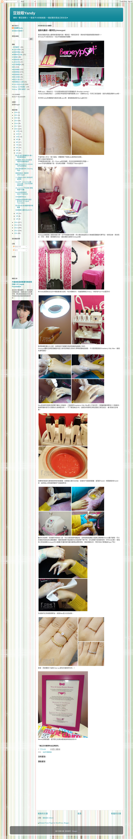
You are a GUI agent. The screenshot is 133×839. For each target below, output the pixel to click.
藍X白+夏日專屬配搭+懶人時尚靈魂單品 (24, 156)
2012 (16, 230)
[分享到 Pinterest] (59, 749)
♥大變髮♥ (15, 57)
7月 (17, 145)
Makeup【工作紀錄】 (19, 87)
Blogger (74, 831)
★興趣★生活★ (17, 54)
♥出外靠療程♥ (47, 752)
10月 (17, 137)
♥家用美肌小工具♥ (18, 82)
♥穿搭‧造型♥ (16, 77)
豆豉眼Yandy (24, 13)
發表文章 (17, 246)
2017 (16, 126)
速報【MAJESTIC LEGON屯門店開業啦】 (24, 165)
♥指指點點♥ (15, 74)
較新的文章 (43, 814)
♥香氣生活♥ (15, 79)
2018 (16, 123)
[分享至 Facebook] (57, 749)
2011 (16, 233)
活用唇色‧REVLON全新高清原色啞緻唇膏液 (23, 160)
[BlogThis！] (53, 749)
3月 (17, 213)
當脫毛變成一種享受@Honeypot (22, 174)
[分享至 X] (55, 749)
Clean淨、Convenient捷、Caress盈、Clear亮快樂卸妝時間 (24, 183)
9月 (17, 139)
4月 (17, 153)
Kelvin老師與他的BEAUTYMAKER (21, 193)
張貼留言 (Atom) (48, 818)
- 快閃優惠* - (16, 47)
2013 (16, 228)
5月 (17, 150)
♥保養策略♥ (15, 72)
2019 (16, 120)
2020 (16, 118)
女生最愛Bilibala (20, 197)
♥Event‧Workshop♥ (18, 84)
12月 (17, 131)
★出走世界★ (16, 49)
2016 (16, 129)
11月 (17, 134)
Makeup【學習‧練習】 (19, 89)
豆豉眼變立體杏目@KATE (23, 210)
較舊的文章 (116, 814)
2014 (16, 225)
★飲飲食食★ (16, 52)
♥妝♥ (13, 67)
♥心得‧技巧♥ (16, 62)
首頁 (79, 814)
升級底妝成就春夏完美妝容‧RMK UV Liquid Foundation (23, 201)
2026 (16, 112)
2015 (16, 222)
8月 (17, 142)
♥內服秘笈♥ (15, 59)
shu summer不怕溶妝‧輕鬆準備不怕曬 (24, 188)
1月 (17, 219)
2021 (16, 115)
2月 (17, 216)
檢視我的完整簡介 (18, 31)
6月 (17, 147)
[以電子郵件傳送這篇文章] (51, 749)
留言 (16, 250)
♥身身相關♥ (15, 69)
